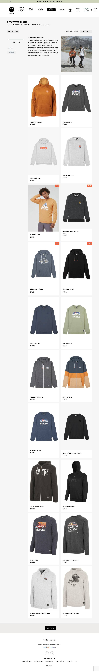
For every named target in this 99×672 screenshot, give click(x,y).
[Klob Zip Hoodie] (76, 372)
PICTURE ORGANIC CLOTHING (21, 25)
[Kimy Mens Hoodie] (76, 264)
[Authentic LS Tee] (43, 425)
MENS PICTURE (36, 25)
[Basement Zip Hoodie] (43, 482)
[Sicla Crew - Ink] (43, 319)
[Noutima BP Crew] (76, 150)
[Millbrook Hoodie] (43, 151)
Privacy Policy (70, 661)
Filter (11, 52)
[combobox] (86, 31)
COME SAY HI (50, 628)
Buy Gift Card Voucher (27, 661)
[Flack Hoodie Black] (76, 482)
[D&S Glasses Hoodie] (43, 264)
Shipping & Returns (49, 661)
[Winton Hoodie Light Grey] (76, 588)
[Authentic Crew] (76, 97)
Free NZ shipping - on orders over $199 (49, 1)
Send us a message (49, 640)
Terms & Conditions (60, 661)
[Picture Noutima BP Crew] (76, 207)
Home (8, 25)
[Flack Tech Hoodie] (43, 97)
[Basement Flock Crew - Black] (76, 426)
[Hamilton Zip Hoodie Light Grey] (43, 588)
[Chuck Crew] (43, 535)
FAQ (76, 661)
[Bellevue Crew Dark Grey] (76, 535)
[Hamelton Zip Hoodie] (43, 372)
